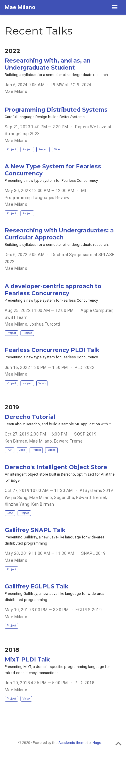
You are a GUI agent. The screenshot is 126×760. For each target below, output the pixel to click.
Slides (51, 449)
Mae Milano (20, 7)
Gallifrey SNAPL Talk (35, 529)
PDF (9, 449)
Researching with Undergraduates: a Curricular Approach (59, 234)
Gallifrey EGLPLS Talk (36, 586)
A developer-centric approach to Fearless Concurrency (53, 290)
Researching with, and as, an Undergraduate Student (48, 64)
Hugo (97, 743)
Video (57, 149)
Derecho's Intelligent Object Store (56, 467)
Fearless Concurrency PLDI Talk (52, 349)
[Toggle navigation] (114, 7)
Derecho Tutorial (30, 416)
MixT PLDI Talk (27, 659)
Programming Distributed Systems (56, 109)
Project (11, 149)
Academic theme (72, 743)
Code (22, 449)
